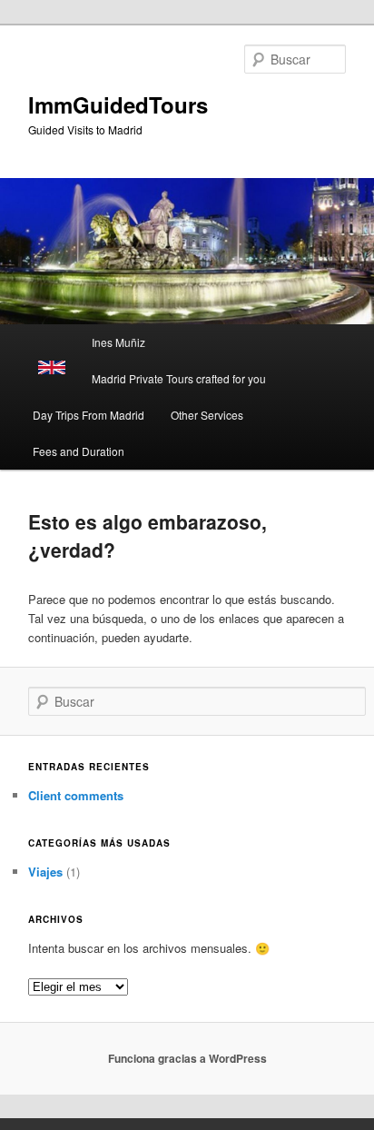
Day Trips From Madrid (88, 414)
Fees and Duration (78, 451)
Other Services (207, 414)
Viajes (45, 871)
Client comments (75, 795)
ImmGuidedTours (118, 104)
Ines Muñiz (118, 342)
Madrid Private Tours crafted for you (179, 378)
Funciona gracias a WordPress (187, 1058)
